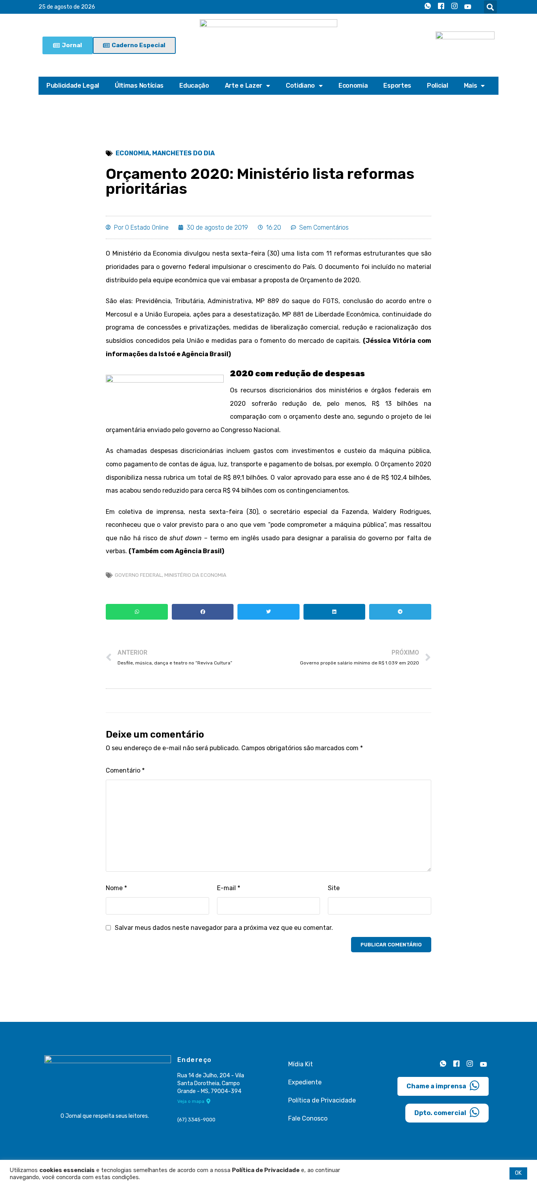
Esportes (397, 85)
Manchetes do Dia (183, 153)
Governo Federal (138, 575)
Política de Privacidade (322, 1100)
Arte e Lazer (243, 85)
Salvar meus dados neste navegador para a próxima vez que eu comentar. (224, 927)
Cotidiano (300, 85)
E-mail (228, 888)
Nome (116, 888)
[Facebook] (441, 7)
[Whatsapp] (428, 7)
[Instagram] (454, 7)
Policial (437, 85)
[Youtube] (468, 7)
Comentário (125, 770)
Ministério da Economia (195, 575)
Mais (470, 85)
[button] (490, 6)
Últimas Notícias (139, 85)
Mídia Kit (300, 1064)
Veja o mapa (190, 1101)
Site (334, 888)
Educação (194, 85)
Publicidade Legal (72, 85)
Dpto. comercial (440, 1113)
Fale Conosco (307, 1118)
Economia (353, 85)
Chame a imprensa (436, 1086)
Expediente (305, 1082)
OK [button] (518, 1173)
